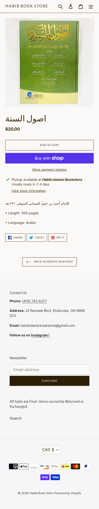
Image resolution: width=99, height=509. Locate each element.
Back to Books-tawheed (53, 261)
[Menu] (91, 6)
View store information (29, 191)
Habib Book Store (26, 6)
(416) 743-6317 (34, 301)
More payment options (49, 169)
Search (16, 418)
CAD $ (48, 449)
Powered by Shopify (67, 493)
